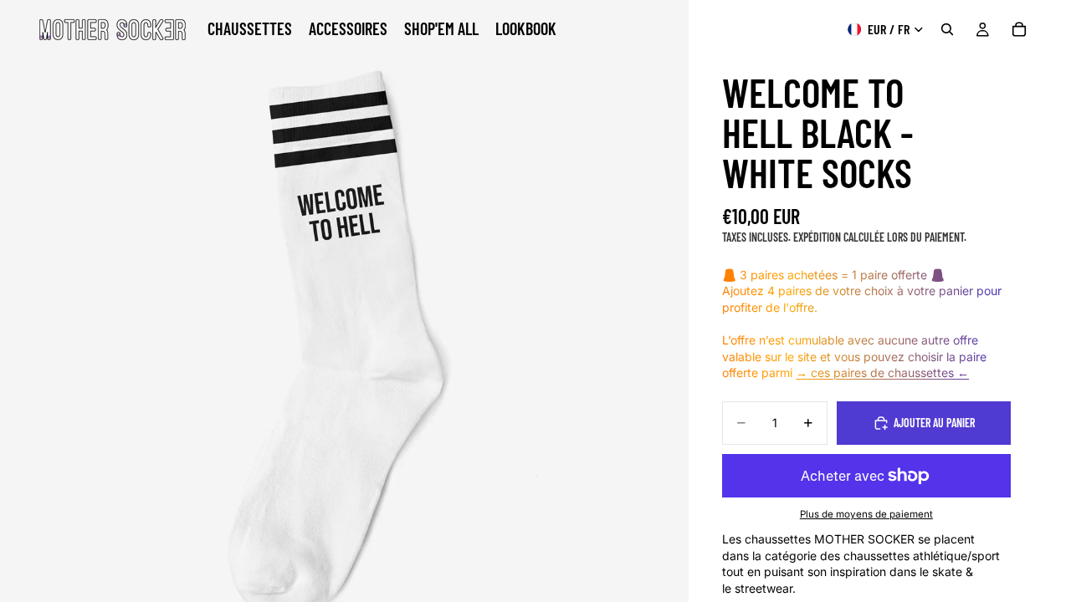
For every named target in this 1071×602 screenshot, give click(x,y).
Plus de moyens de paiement (866, 514)
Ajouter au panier (934, 423)
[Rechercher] (947, 29)
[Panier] (1019, 29)
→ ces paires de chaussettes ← (882, 372)
